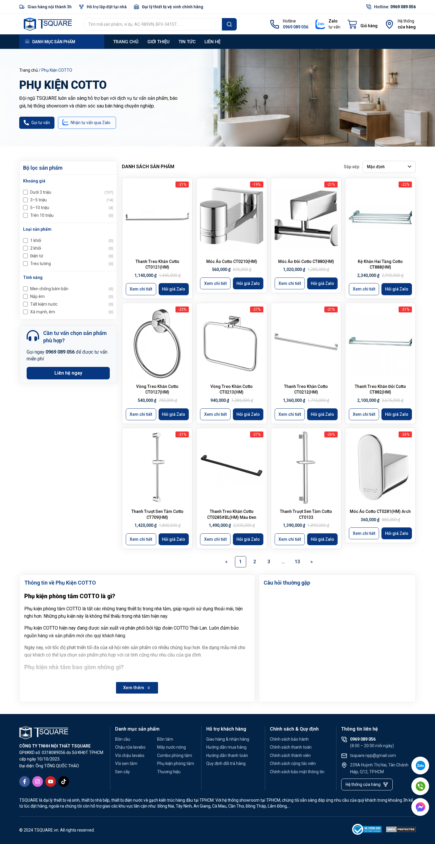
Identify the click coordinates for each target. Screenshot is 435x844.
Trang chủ (125, 41)
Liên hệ (212, 41)
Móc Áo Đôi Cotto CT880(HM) (306, 261)
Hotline (289, 21)
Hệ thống (406, 21)
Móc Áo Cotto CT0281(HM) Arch (380, 511)
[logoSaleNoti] (367, 830)
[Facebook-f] (24, 781)
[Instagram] (37, 781)
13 (299, 560)
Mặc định (376, 166)
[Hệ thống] (389, 24)
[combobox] (153, 24)
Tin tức (187, 41)
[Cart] (362, 24)
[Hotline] (274, 24)
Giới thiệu (158, 41)
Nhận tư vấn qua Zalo (90, 122)
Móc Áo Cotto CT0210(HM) (231, 261)
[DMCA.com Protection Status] (401, 831)
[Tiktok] (63, 781)
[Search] (229, 24)
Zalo (333, 21)
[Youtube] (50, 781)
